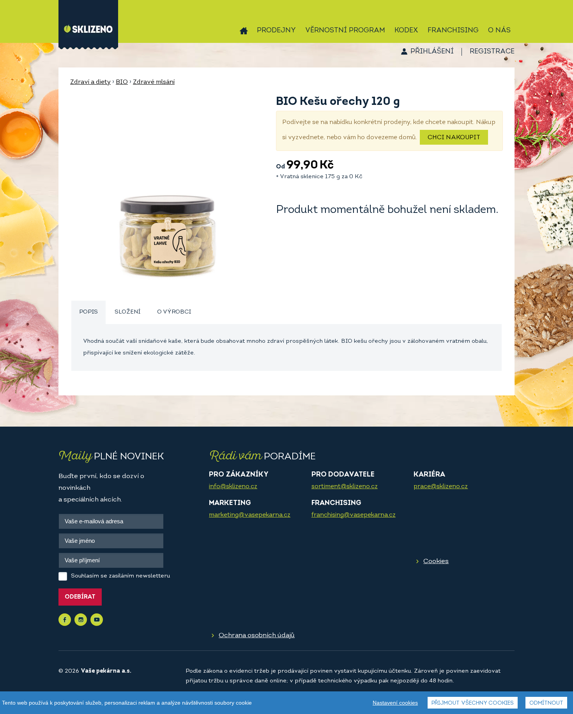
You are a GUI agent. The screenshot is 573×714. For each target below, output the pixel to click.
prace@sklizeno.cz (441, 487)
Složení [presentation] (127, 312)
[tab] (88, 312)
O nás (499, 30)
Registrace (492, 51)
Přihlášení (432, 51)
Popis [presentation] (88, 312)
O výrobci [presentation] (174, 312)
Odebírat (80, 597)
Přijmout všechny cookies (473, 703)
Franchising (453, 30)
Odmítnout (546, 703)
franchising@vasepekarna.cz (353, 515)
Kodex (406, 30)
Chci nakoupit (454, 138)
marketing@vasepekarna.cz (249, 515)
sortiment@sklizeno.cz (344, 487)
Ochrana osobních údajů (257, 635)
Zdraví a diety (90, 82)
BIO (122, 82)
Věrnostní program (345, 30)
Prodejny (276, 30)
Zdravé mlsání (154, 82)
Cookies (436, 561)
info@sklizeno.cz (233, 487)
